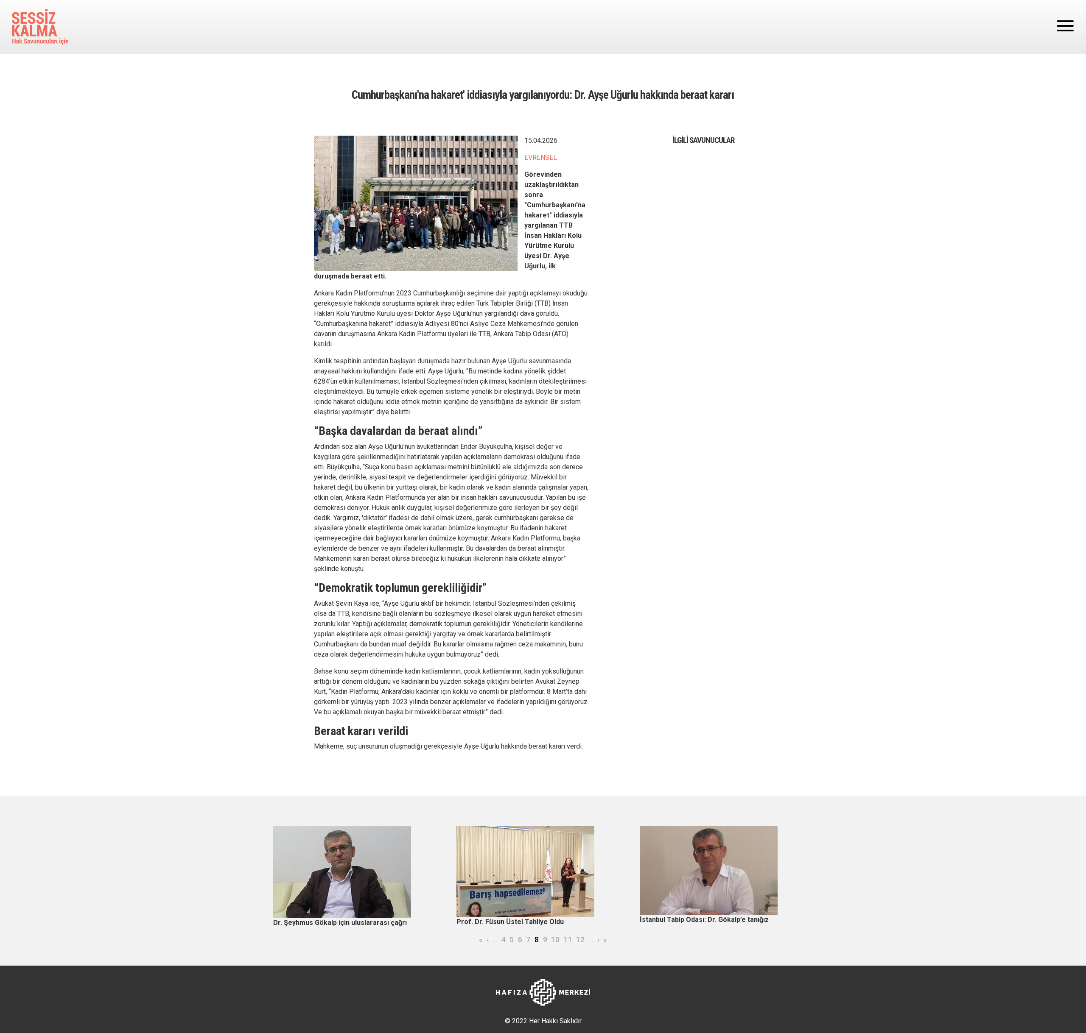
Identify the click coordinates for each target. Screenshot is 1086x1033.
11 (568, 940)
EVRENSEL (540, 157)
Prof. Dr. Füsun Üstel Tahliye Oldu (510, 922)
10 (555, 940)
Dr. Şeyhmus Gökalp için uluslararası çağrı (340, 923)
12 (580, 940)
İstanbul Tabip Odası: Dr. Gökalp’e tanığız (704, 920)
